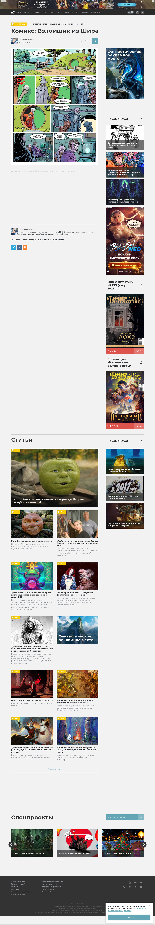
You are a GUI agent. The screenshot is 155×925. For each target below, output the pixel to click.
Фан (17, 24)
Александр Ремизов (26, 39)
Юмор (22, 24)
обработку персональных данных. (127, 909)
